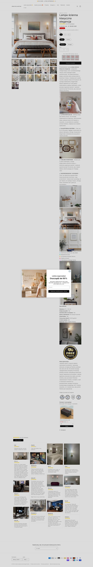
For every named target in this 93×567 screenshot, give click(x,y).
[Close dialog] (70, 271)
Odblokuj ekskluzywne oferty (59, 291)
